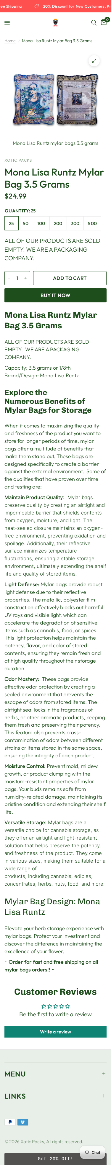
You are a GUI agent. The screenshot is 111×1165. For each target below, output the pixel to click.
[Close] (103, 781)
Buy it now (55, 295)
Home (10, 40)
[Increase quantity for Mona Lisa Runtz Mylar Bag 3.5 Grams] (25, 278)
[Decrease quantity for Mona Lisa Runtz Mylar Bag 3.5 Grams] (9, 278)
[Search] (94, 22)
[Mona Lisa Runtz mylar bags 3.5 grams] (94, 60)
